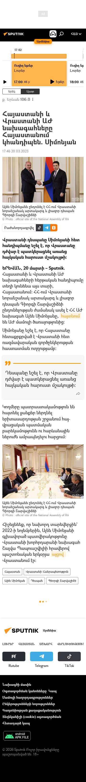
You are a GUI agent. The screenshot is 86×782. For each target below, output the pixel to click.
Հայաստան (12, 572)
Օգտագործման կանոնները (24, 691)
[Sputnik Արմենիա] (14, 35)
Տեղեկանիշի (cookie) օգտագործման (31, 716)
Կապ (52, 691)
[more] (78, 393)
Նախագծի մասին (16, 684)
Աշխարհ (45, 644)
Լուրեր (8, 644)
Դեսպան (37, 581)
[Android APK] (17, 736)
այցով (58, 554)
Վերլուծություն (71, 644)
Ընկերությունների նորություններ (28, 703)
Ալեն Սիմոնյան (15, 581)
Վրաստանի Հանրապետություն (47, 572)
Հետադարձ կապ (16, 723)
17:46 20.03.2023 (15, 151)
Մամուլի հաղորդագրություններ (27, 697)
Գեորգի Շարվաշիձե (62, 581)
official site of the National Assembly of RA (42, 219)
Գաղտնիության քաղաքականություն (31, 710)
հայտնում (70, 316)
